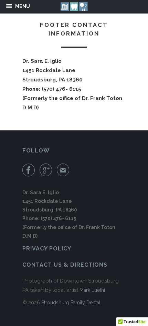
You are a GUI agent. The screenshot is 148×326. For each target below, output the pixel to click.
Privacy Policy (46, 248)
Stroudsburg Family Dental (71, 302)
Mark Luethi (92, 290)
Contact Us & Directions (64, 264)
